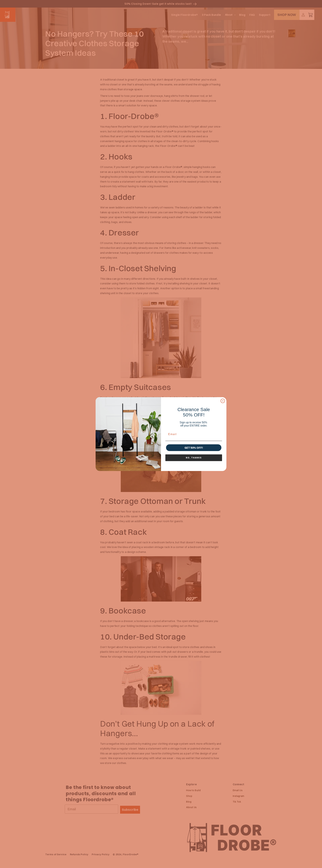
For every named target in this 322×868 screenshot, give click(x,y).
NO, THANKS (194, 457)
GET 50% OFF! (193, 447)
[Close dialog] (223, 401)
